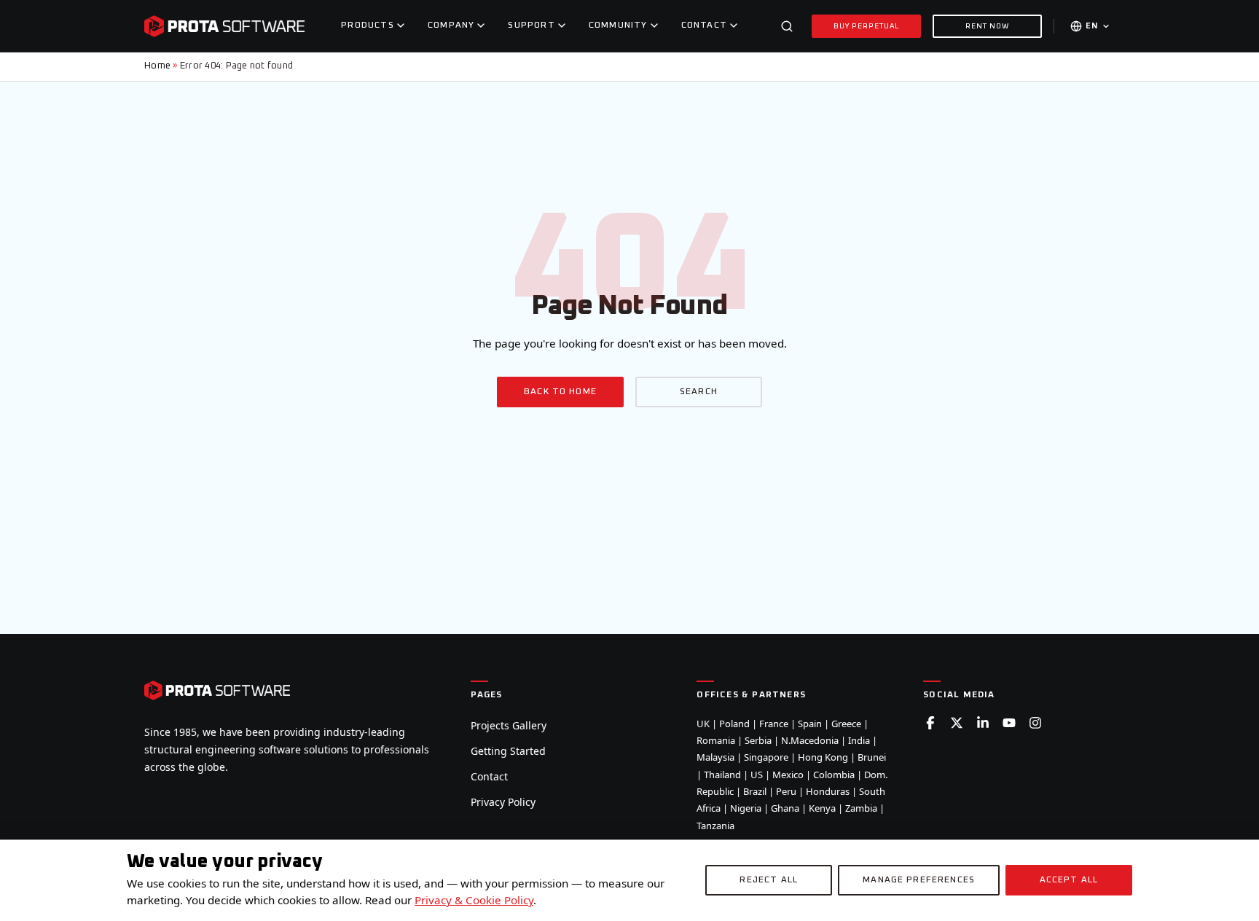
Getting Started (508, 751)
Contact (489, 776)
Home (157, 66)
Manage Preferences (919, 880)
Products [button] (367, 25)
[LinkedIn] (983, 723)
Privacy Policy (503, 802)
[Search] (787, 26)
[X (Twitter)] (956, 723)
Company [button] (451, 25)
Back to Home (560, 392)
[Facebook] (930, 723)
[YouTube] (1009, 723)
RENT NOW (987, 26)
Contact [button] (704, 25)
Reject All (769, 880)
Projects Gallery (508, 725)
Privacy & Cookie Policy (474, 900)
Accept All (1069, 880)
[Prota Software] (224, 26)
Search (699, 392)
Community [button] (618, 25)
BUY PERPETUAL (867, 26)
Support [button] (531, 25)
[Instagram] (1035, 723)
